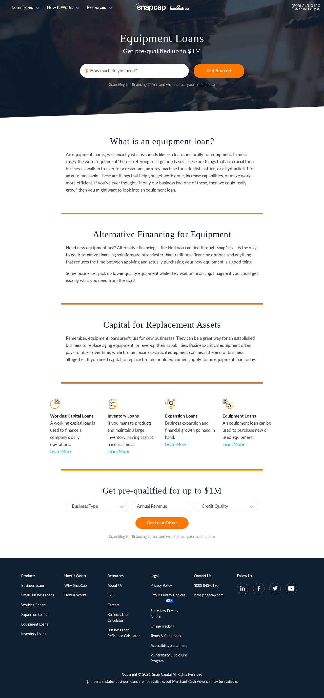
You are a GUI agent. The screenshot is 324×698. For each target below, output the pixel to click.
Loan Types (22, 7)
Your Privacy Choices (169, 595)
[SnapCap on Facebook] (259, 589)
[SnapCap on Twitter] (275, 589)
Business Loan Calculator (118, 617)
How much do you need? (113, 71)
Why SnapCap (75, 586)
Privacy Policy (161, 586)
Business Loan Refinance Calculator (124, 633)
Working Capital (33, 605)
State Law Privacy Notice (164, 614)
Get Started (219, 71)
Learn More (61, 451)
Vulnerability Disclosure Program (169, 658)
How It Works (60, 7)
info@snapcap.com (209, 595)
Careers (113, 605)
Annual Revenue (152, 506)
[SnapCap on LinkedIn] (242, 589)
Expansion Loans (34, 615)
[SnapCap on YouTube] (291, 589)
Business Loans (33, 586)
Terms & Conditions (166, 636)
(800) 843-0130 (306, 6)
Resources (96, 7)
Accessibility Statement (169, 646)
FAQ (111, 595)
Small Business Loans (37, 595)
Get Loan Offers (162, 523)
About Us (115, 586)
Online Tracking (162, 626)
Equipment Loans (34, 624)
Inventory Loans (33, 634)
